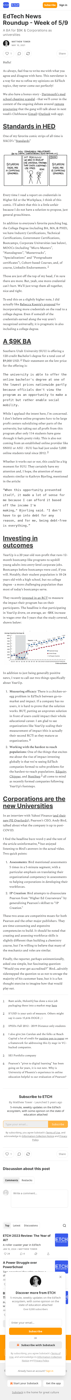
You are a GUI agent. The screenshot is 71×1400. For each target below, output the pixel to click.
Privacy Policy (41, 1360)
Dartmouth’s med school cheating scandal (34, 97)
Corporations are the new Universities (34, 802)
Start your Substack (25, 1383)
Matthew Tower (21, 41)
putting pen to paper (51, 1038)
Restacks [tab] (27, 1180)
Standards (22, 141)
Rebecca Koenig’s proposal (38, 304)
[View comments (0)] (19, 53)
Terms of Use (53, 1132)
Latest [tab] (16, 1225)
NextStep (34, 776)
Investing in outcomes (20, 541)
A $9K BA (17, 341)
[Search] (64, 1225)
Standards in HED (29, 126)
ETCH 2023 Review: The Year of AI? (27, 1238)
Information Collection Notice (38, 1136)
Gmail (32, 114)
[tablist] (18, 1180)
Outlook (44, 114)
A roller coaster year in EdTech (22, 1245)
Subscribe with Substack (38, 1345)
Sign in (63, 5)
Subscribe (50, 5)
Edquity (61, 771)
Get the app (53, 1383)
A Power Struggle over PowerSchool (20, 1265)
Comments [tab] (11, 1180)
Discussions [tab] (31, 1225)
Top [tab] (7, 1225)
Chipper (15, 776)
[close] (60, 1277)
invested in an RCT (35, 598)
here (54, 1005)
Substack (17, 1392)
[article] (35, 1245)
